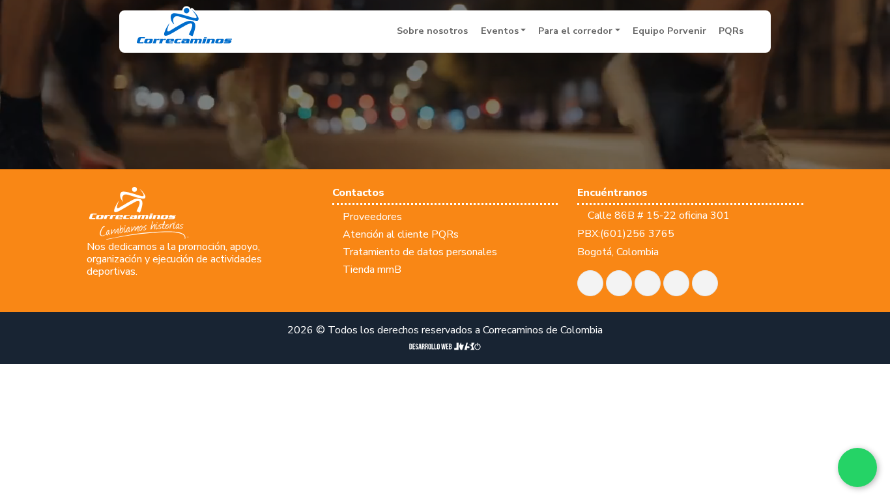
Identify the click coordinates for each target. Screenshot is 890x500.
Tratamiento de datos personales (420, 252)
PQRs (731, 30)
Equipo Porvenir (669, 30)
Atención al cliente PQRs (401, 234)
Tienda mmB (372, 269)
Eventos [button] (500, 30)
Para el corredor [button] (575, 30)
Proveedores (372, 217)
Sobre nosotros (432, 30)
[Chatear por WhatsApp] (857, 467)
